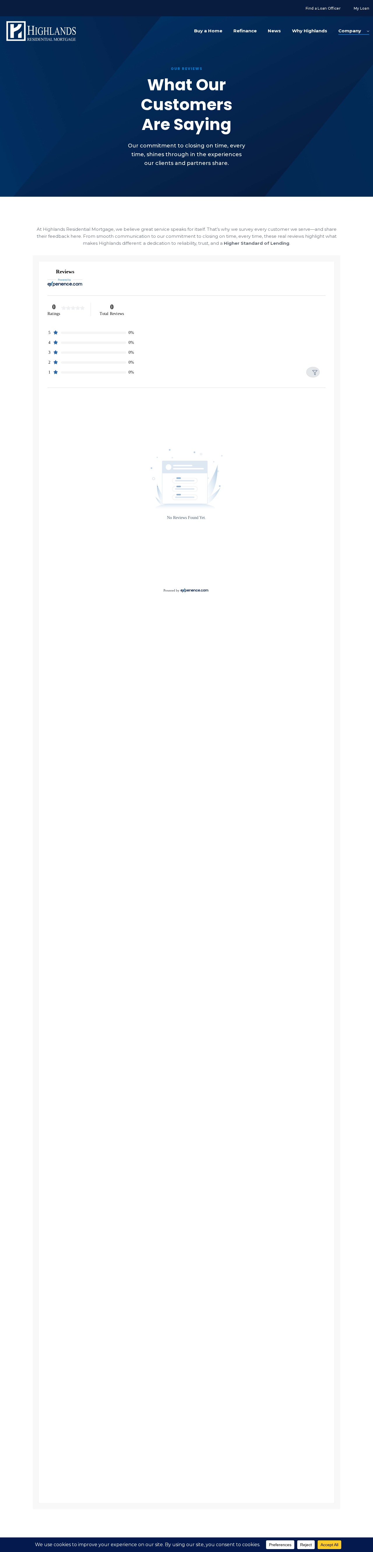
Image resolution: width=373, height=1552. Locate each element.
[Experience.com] (195, 590)
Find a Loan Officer (323, 8)
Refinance (245, 31)
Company (349, 31)
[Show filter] (313, 372)
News (274, 31)
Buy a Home (208, 31)
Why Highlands (309, 31)
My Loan (361, 8)
